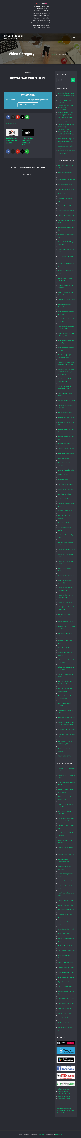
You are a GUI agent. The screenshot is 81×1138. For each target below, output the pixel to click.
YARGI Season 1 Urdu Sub (66, 929)
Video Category (62, 54)
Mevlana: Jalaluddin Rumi (66, 122)
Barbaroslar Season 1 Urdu (66, 300)
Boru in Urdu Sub (63, 458)
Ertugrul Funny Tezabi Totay (65, 1110)
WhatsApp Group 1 (64, 1089)
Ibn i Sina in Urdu (63, 129)
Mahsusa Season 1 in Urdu (66, 206)
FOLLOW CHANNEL (28, 105)
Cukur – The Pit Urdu (64, 1013)
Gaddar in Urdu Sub (64, 1023)
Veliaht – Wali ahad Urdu (66, 881)
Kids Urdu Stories (62, 1113)
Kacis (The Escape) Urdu (65, 1008)
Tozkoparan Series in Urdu (41, 25)
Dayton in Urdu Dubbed (65, 484)
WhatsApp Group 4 (64, 1096)
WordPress (41, 1134)
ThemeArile (58, 1134)
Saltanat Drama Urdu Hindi (66, 400)
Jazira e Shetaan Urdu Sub (66, 215)
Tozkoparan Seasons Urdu (66, 453)
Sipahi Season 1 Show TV (66, 602)
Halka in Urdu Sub (63, 499)
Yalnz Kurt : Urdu (63, 1018)
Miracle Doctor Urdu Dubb (41, 16)
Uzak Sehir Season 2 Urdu (66, 1003)
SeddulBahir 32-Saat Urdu (66, 523)
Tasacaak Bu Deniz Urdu (41, 18)
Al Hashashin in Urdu (64, 194)
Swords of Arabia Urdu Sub (41, 20)
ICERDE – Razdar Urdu (65, 987)
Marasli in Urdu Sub (64, 480)
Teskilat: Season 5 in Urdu (66, 444)
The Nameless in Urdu (65, 413)
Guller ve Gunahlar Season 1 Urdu (41, 23)
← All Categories (11, 123)
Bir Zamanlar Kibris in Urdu (66, 549)
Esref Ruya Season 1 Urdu (66, 972)
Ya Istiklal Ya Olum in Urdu (66, 211)
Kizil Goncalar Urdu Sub (65, 963)
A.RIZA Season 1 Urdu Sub (66, 910)
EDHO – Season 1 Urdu (65, 900)
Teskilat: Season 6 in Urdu (66, 449)
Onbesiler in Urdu (41, 8)
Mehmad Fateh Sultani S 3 (41, 13)
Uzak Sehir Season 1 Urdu (66, 999)
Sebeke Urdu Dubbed (65, 494)
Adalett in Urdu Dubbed (65, 489)
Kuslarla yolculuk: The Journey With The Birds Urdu (65, 117)
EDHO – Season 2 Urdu (65, 905)
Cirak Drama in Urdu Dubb (66, 951)
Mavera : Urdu (62, 107)
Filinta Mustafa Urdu (64, 648)
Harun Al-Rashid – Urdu (65, 621)
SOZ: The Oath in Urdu (65, 475)
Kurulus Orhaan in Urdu (41, 6)
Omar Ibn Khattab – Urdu (66, 93)
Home (53, 54)
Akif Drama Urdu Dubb (65, 184)
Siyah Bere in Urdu (64, 982)
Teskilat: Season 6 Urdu (41, 11)
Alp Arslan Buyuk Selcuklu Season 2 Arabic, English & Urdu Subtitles (66, 371)
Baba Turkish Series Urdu (66, 189)
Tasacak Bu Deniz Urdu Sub (66, 717)
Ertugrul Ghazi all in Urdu (66, 470)
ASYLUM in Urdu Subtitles (66, 854)
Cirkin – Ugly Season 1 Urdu (41, 28)
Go (73, 80)
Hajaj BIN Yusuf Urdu (64, 131)
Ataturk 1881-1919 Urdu (65, 934)
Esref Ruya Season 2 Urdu (66, 977)
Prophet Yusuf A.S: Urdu (65, 112)
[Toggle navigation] (74, 37)
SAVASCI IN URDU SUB (65, 511)
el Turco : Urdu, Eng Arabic (66, 730)
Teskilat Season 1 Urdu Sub (66, 417)
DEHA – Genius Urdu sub (66, 967)
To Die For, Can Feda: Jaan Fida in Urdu (11, 140)
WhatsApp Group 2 (64, 1091)
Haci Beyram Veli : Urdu (65, 105)
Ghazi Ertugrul (13, 36)
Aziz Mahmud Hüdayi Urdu (66, 139)
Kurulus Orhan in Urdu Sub (66, 180)
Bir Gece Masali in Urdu (65, 946)
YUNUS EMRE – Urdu (64, 110)
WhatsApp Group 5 (64, 1099)
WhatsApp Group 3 (64, 1094)
